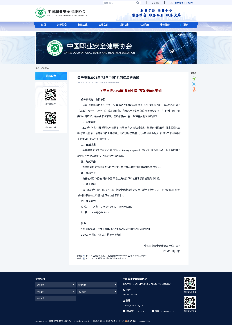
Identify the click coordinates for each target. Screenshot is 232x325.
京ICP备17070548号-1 (82, 321)
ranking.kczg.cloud (131, 150)
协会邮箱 (155, 2)
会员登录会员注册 (184, 3)
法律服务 (165, 24)
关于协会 (62, 24)
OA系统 (144, 24)
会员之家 (103, 24)
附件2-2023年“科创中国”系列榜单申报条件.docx (105, 258)
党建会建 (83, 24)
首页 (43, 24)
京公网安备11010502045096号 (139, 321)
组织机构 (124, 24)
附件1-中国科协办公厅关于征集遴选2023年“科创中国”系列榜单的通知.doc (116, 255)
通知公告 (45, 67)
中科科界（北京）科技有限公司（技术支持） (109, 321)
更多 (185, 24)
